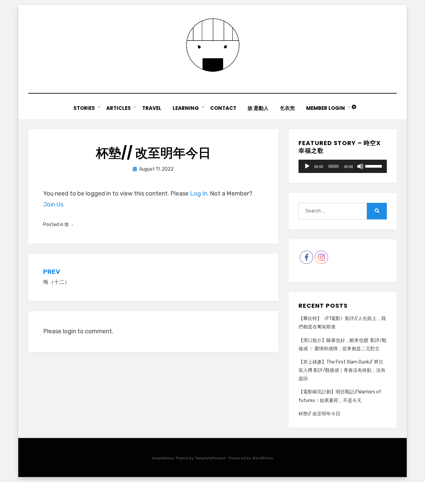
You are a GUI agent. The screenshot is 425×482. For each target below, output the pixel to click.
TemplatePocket (210, 458)
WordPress (262, 458)
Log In (198, 193)
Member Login (325, 108)
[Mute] (360, 166)
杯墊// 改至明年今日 (319, 414)
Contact (223, 108)
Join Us (53, 204)
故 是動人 (258, 108)
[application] (342, 166)
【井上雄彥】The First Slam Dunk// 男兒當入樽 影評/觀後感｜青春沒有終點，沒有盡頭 (341, 370)
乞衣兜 (287, 108)
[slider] (374, 166)
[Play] (307, 166)
